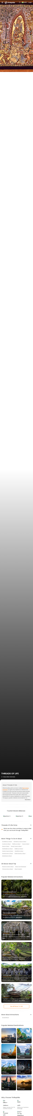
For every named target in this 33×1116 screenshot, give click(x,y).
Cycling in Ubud (6, 844)
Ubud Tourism (18, 869)
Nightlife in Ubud (19, 851)
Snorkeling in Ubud (7, 841)
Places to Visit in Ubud (7, 866)
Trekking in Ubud (18, 848)
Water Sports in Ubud (20, 853)
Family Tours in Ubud (7, 851)
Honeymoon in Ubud (7, 853)
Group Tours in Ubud (16, 846)
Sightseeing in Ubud (7, 848)
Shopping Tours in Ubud (20, 841)
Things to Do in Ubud (7, 869)
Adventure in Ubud (7, 856)
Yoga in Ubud (25, 844)
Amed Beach (5, 1017)
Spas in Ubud (5, 846)
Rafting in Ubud (16, 844)
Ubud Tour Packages (20, 866)
